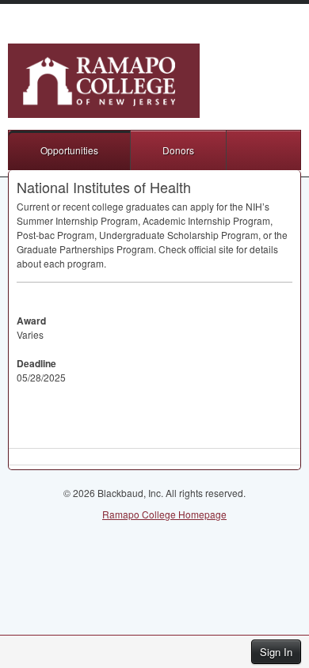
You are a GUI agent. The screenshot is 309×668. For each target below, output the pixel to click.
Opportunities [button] (69, 150)
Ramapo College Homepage (164, 514)
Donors (178, 150)
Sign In (276, 651)
